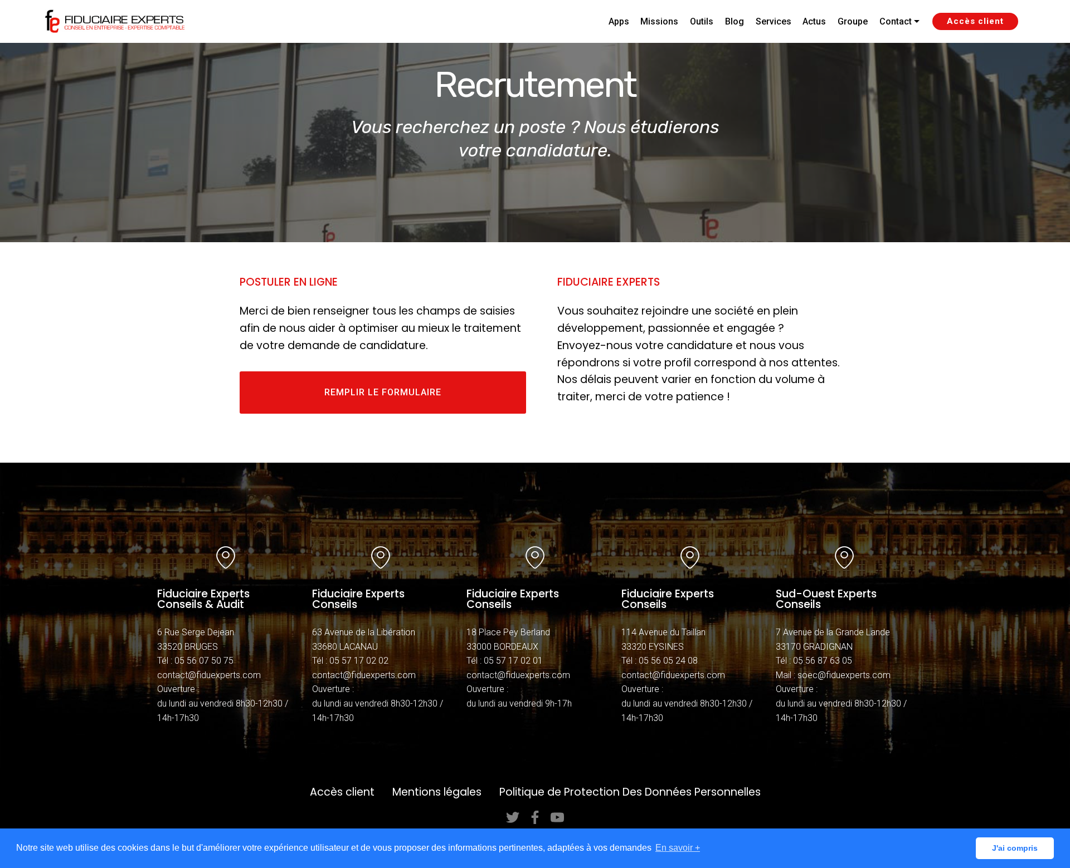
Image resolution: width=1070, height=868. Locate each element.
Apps (619, 21)
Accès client (975, 21)
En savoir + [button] (677, 847)
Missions (659, 21)
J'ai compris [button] (1015, 848)
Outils (701, 21)
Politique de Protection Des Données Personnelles (630, 792)
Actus (814, 21)
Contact (895, 21)
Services (773, 21)
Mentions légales (436, 792)
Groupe (853, 21)
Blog (734, 21)
